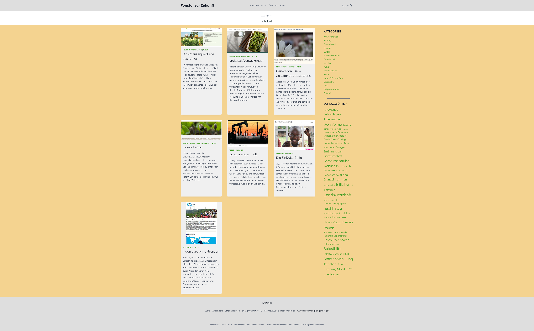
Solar (346, 253)
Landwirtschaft (338, 194)
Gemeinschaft (333, 156)
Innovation (329, 189)
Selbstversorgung (333, 254)
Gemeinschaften (332, 55)
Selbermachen (331, 244)
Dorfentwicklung (333, 143)
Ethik (340, 152)
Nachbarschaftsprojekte (335, 204)
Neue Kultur (333, 222)
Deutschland (235, 56)
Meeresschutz (331, 200)
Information (329, 185)
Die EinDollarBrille (289, 157)
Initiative (328, 63)
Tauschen (330, 264)
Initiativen (344, 184)
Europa (327, 52)
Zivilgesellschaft (331, 89)
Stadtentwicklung (338, 259)
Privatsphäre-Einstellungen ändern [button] (249, 325)
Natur (326, 74)
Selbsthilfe (281, 153)
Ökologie (331, 274)
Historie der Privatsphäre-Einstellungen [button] (282, 325)
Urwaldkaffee (192, 147)
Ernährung (330, 151)
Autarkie (333, 132)
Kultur (326, 67)
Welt (205, 50)
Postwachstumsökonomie (335, 232)
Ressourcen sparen (336, 240)
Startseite (254, 5)
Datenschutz (227, 325)
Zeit (338, 269)
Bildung (327, 40)
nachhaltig (333, 208)
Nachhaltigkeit (250, 56)
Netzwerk (341, 217)
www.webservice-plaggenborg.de (313, 311)
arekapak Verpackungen (246, 60)
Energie (327, 48)
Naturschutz (330, 217)
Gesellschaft (330, 59)
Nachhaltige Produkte (337, 213)
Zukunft (239, 150)
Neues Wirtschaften (192, 50)
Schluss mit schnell (243, 154)
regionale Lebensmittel (335, 236)
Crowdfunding (338, 139)
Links (263, 5)
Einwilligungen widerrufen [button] (312, 325)
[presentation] (201, 37)
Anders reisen (336, 129)
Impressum (214, 325)
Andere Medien (331, 37)
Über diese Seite (277, 5)
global (344, 175)
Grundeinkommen (335, 179)
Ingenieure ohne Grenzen (201, 251)
